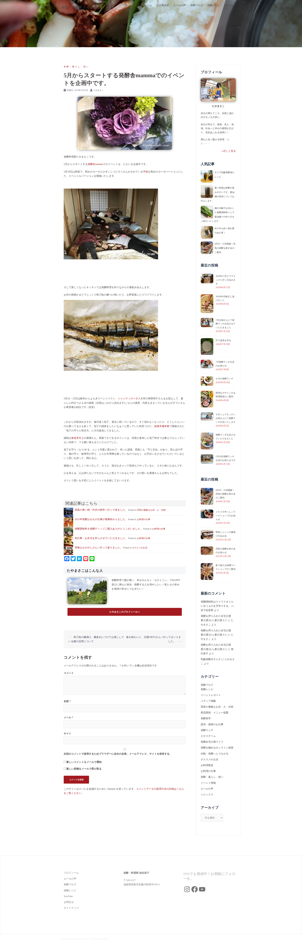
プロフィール (144, 5)
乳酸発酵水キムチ (211, 659)
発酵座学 (206, 718)
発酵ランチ (207, 730)
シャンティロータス (129, 398)
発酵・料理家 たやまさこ (81, 7)
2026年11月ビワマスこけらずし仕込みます (225, 280)
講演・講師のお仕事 (212, 724)
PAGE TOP (293, 913)
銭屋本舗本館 (161, 426)
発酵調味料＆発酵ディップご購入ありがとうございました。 (109, 528)
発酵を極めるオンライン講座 (217, 747)
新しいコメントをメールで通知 (84, 762)
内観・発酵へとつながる (214, 753)
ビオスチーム (208, 736)
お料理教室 (207, 765)
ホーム (128, 5)
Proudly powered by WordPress (73, 939)
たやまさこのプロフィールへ (124, 612)
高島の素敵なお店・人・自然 (151, 510)
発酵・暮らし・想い (76, 66)
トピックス (207, 794)
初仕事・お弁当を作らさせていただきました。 (101, 538)
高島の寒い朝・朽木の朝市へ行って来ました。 (101, 509)
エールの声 (179, 5)
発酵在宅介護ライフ (212, 741)
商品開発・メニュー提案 (214, 712)
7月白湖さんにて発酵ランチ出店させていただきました (225, 324)
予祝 (145, 171)
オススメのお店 (139, 548)
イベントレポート (211, 695)
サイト (67, 733)
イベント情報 (208, 783)
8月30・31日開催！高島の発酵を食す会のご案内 (225, 248)
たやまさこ (98, 90)
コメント (69, 673)
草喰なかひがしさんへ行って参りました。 (99, 547)
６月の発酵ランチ (224, 378)
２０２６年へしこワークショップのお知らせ (225, 516)
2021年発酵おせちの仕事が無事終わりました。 (101, 519)
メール (68, 717)
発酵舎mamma (95, 164)
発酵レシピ (213, 5)
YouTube (228, 5)
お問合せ (130, 9)
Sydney (96, 939)
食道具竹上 (77, 438)
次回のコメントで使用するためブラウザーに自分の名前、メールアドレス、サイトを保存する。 (118, 753)
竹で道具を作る (223, 340)
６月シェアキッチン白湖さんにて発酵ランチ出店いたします (225, 418)
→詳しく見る (228, 151)
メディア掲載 (208, 701)
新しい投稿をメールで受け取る (84, 768)
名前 (67, 701)
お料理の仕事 (143, 519)
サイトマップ (71, 908)
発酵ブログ (196, 5)
